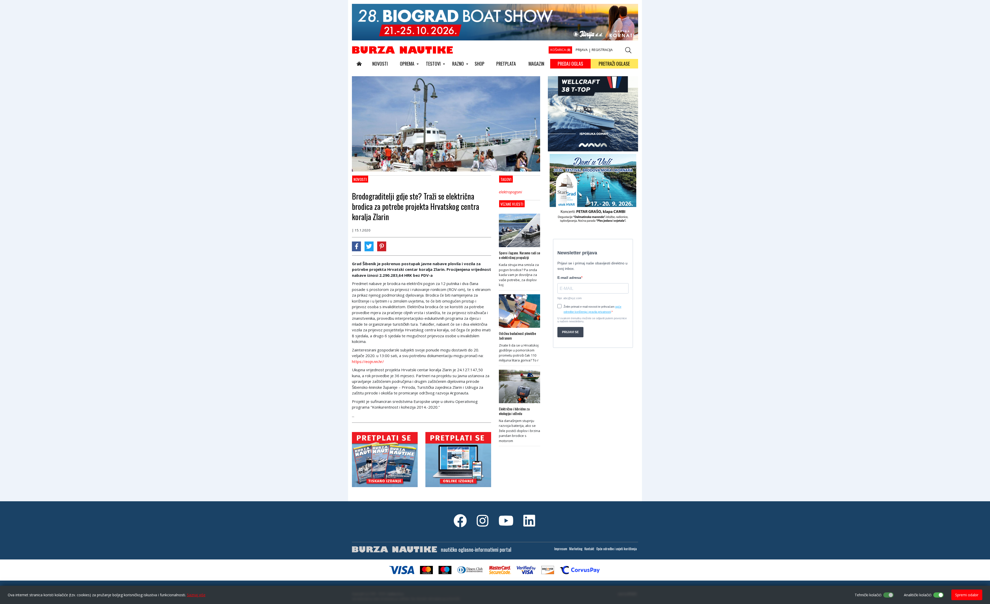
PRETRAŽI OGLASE (614, 63)
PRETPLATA (506, 63)
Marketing (575, 548)
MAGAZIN (536, 63)
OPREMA (407, 63)
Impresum (560, 548)
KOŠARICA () (560, 49)
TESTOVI (433, 63)
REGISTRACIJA (602, 49)
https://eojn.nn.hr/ (368, 361)
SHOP (479, 63)
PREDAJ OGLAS (570, 63)
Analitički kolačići (917, 594)
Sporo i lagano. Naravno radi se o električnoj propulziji (519, 255)
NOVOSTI (380, 63)
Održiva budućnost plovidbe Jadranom (517, 335)
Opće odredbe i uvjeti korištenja (616, 548)
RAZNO (458, 63)
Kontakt (589, 548)
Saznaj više (196, 594)
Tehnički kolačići (868, 594)
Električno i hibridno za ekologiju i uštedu (514, 411)
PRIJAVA (582, 49)
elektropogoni (510, 191)
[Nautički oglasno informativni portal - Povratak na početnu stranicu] (402, 49)
